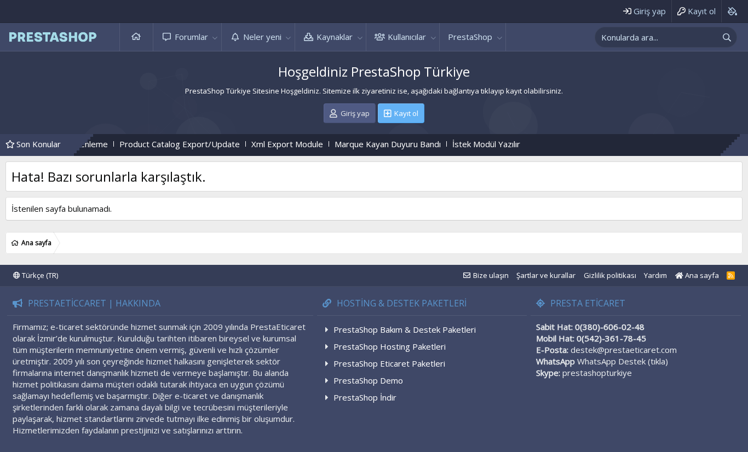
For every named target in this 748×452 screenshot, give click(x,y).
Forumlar (191, 36)
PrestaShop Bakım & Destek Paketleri (404, 329)
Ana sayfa (136, 37)
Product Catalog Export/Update (163, 143)
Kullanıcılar (407, 36)
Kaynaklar (335, 36)
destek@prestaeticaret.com (624, 349)
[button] (215, 37)
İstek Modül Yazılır (470, 143)
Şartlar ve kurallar (546, 275)
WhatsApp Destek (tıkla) (622, 361)
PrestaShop (470, 36)
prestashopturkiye (597, 372)
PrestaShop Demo (368, 380)
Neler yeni (262, 36)
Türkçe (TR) (39, 275)
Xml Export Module (271, 143)
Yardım (655, 275)
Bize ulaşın (491, 275)
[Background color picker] (732, 11)
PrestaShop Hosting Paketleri (389, 346)
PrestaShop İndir (364, 397)
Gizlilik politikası (610, 275)
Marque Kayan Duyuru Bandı (371, 143)
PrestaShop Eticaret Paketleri (389, 363)
